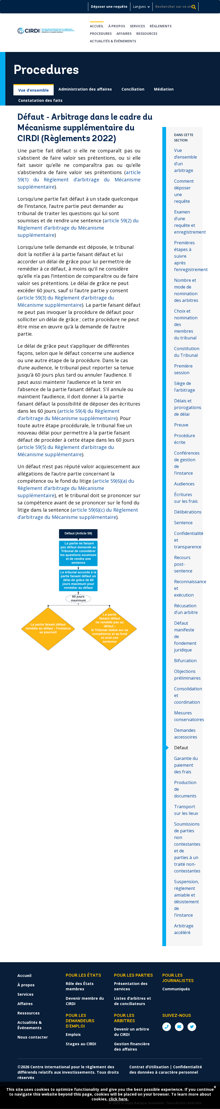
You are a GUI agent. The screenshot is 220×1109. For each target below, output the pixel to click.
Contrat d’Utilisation (149, 1066)
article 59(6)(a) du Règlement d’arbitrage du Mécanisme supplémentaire (75, 488)
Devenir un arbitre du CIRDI (131, 1031)
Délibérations (187, 512)
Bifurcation (185, 661)
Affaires (123, 33)
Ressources (146, 33)
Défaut (181, 748)
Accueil (97, 26)
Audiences (184, 484)
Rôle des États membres (80, 986)
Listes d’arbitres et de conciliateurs (132, 1001)
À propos (116, 26)
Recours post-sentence (183, 564)
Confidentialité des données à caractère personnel (165, 1069)
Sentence (183, 523)
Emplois (73, 1034)
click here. (119, 1098)
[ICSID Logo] (46, 32)
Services (137, 26)
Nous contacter (32, 1037)
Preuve (181, 425)
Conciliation (133, 89)
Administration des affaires (85, 89)
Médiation (164, 89)
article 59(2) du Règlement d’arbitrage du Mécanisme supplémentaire (78, 227)
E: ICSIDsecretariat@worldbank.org (179, 1026)
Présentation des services (131, 986)
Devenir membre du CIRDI (85, 1001)
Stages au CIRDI (81, 1043)
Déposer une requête (109, 6)
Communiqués (176, 988)
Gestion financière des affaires (132, 1046)
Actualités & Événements (113, 41)
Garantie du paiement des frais (186, 765)
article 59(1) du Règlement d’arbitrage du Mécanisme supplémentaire (79, 179)
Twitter (192, 1026)
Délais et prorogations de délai (187, 407)
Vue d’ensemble (33, 90)
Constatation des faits (40, 100)
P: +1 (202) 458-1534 (166, 1026)
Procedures (101, 33)
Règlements (160, 26)
